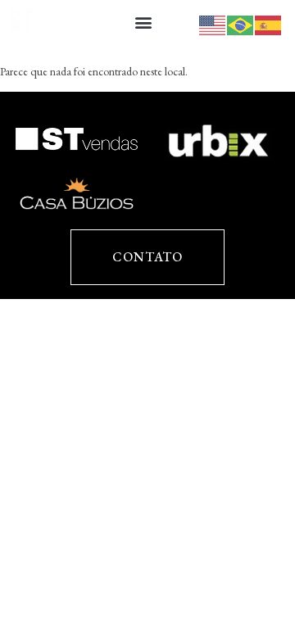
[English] (213, 23)
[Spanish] (269, 23)
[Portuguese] (241, 23)
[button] (143, 21)
